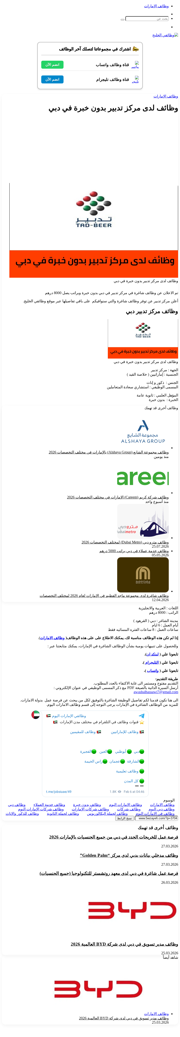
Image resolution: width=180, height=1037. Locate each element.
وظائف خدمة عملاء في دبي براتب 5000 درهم (134, 551)
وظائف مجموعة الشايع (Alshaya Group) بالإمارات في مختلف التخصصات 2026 (109, 452)
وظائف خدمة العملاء (49, 805)
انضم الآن (52, 65)
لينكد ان (152, 654)
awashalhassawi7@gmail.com (156, 692)
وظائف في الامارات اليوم (155, 814)
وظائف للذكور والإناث (22, 814)
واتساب (153, 671)
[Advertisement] (99, 150)
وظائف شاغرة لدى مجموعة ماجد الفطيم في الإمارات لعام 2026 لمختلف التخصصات (104, 596)
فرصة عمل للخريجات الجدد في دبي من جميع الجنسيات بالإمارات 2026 (113, 837)
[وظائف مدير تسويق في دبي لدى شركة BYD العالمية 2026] (132, 935)
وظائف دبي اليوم (162, 809)
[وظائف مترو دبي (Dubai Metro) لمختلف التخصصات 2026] (143, 538)
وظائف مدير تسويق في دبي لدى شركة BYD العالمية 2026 (124, 944)
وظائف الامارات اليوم (125, 805)
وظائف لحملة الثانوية (63, 814)
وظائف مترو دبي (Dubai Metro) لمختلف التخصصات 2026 (125, 542)
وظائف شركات (129, 809)
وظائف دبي (17, 805)
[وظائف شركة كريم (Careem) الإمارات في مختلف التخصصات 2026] (143, 493)
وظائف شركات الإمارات (90, 809)
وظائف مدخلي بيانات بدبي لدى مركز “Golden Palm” (129, 855)
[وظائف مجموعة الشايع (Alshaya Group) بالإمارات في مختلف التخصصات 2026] (143, 448)
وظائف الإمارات (156, 6)
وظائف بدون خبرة (87, 805)
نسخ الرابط (124, 818)
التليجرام (152, 662)
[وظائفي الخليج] (165, 35)
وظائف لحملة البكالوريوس (107, 814)
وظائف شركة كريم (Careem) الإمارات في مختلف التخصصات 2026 (118, 497)
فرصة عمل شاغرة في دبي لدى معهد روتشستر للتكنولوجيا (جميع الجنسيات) (109, 873)
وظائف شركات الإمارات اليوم (41, 809)
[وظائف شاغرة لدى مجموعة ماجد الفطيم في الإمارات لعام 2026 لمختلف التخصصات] (143, 591)
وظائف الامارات (52, 638)
